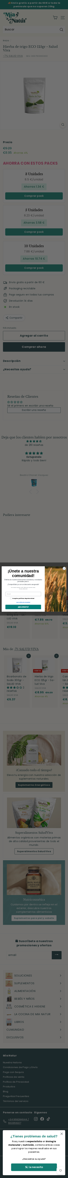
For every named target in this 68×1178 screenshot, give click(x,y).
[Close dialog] (64, 568)
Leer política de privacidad (23, 602)
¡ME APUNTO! (23, 607)
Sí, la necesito (34, 1167)
